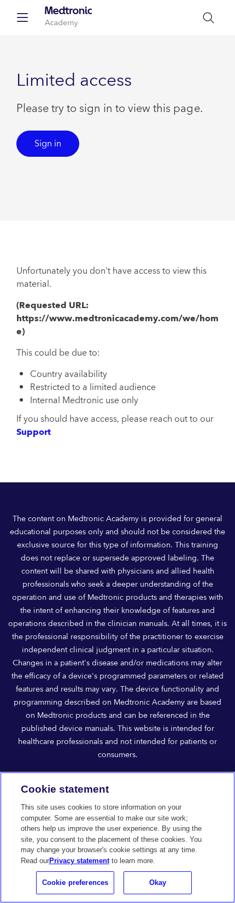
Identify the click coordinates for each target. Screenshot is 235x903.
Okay (158, 882)
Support (33, 432)
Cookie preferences (75, 882)
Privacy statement (79, 861)
